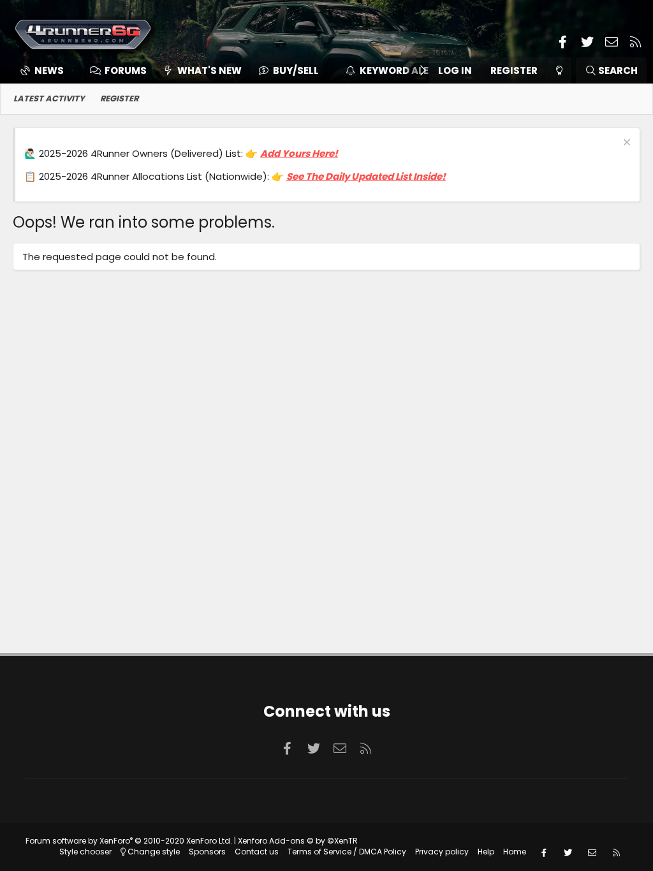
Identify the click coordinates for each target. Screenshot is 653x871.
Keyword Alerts (404, 70)
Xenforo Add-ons (298, 840)
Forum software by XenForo (129, 840)
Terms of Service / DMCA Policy (347, 851)
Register (119, 98)
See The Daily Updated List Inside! (366, 176)
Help (486, 851)
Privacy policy (442, 851)
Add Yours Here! (299, 153)
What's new (209, 70)
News (49, 70)
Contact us (257, 851)
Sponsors (207, 851)
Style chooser (85, 851)
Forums (126, 70)
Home (514, 851)
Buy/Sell (296, 70)
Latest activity (49, 98)
